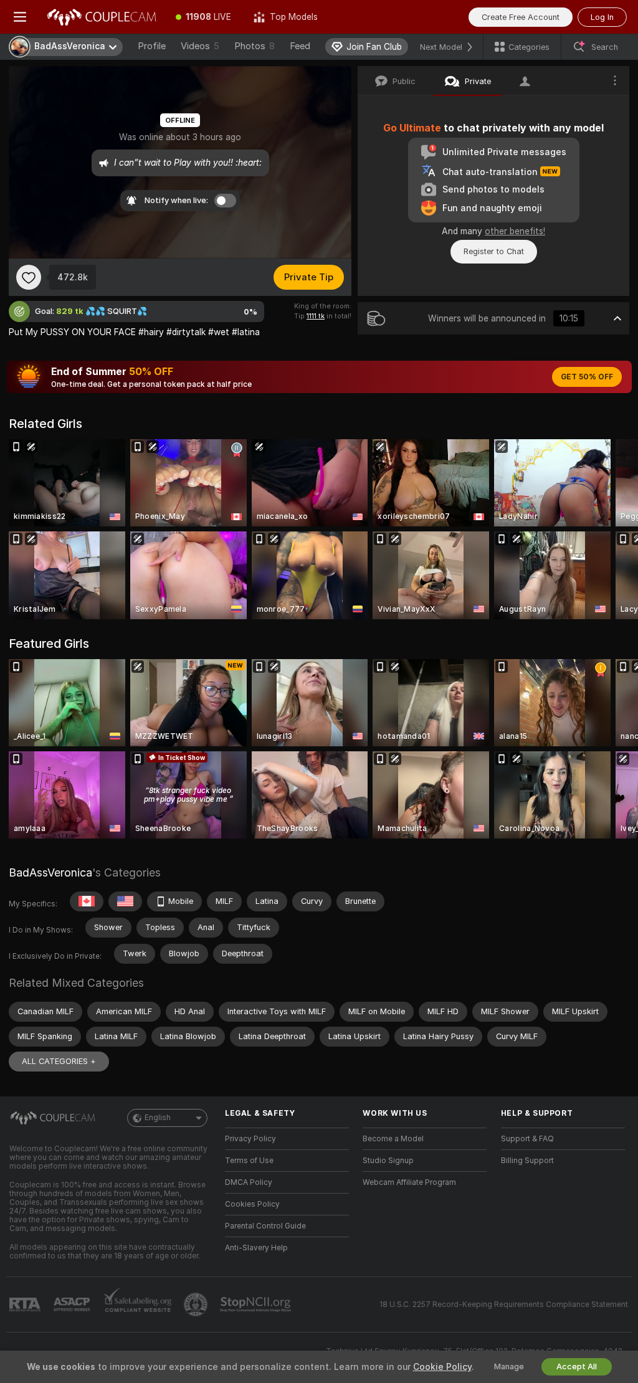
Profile (152, 46)
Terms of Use (249, 1160)
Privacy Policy (250, 1138)
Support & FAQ (527, 1138)
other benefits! (515, 231)
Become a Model (393, 1138)
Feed (300, 46)
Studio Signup (388, 1160)
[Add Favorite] (28, 277)
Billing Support (527, 1160)
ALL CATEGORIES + (59, 1061)
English (158, 1117)
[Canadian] (86, 901)
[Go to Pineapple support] (197, 1304)
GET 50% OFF (587, 377)
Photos (254, 46)
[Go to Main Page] (102, 17)
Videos (200, 46)
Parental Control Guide (265, 1226)
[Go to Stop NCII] (256, 1304)
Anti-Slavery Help (256, 1247)
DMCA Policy (248, 1182)
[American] (125, 901)
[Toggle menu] (20, 17)
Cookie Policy (442, 1367)
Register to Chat (494, 251)
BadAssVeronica (50, 872)
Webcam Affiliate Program (409, 1182)
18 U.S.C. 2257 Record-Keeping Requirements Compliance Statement (503, 1304)
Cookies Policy (252, 1204)
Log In (602, 17)
